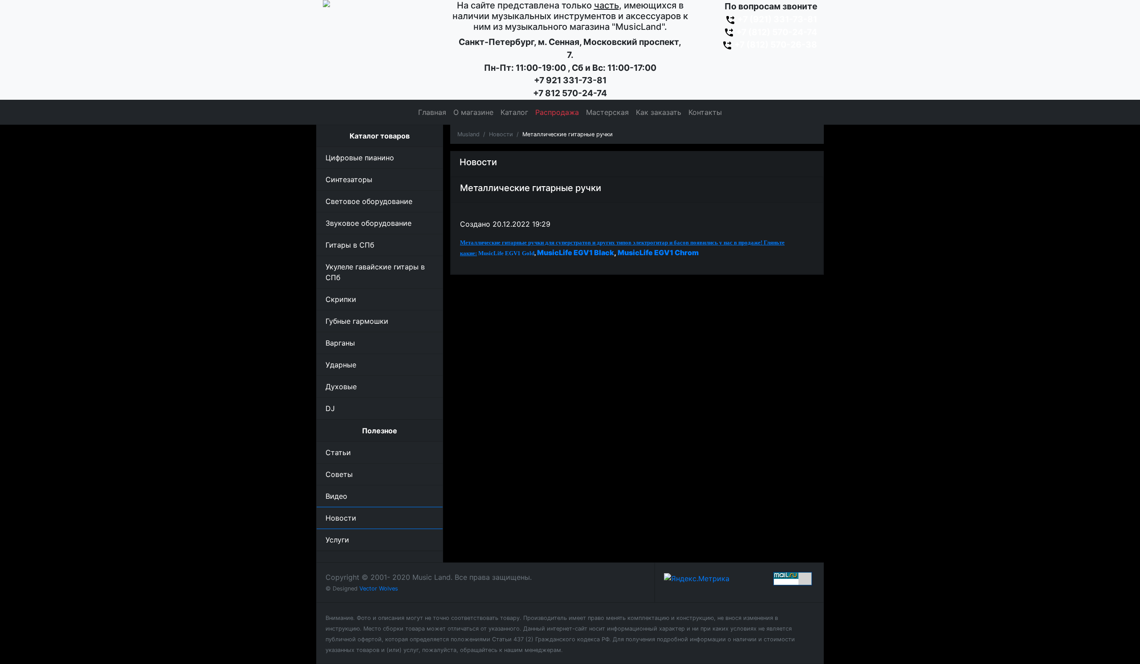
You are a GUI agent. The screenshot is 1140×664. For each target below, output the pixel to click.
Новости (341, 517)
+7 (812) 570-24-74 (775, 32)
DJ (330, 408)
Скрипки (341, 299)
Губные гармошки (357, 321)
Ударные (341, 364)
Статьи (338, 452)
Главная (432, 112)
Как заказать (658, 112)
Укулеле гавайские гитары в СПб (375, 272)
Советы (339, 474)
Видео (336, 496)
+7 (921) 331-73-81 (776, 19)
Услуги (337, 539)
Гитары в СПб (350, 244)
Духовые (341, 386)
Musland (468, 134)
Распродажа (557, 112)
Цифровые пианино (360, 157)
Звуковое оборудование (368, 223)
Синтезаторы (349, 179)
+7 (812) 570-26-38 (775, 44)
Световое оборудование (369, 201)
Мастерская (607, 112)
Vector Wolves (378, 588)
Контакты (705, 112)
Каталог (514, 112)
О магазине (473, 112)
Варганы (340, 342)
